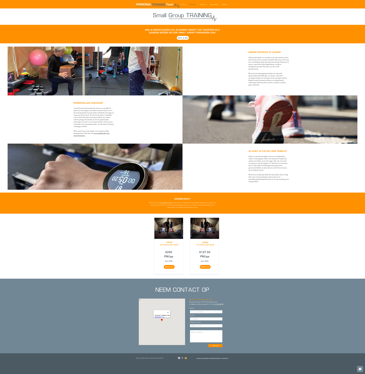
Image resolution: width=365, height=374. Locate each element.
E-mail (192, 315)
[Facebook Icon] (182, 358)
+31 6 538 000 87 (218, 304)
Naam (192, 308)
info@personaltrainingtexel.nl (199, 304)
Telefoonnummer (195, 322)
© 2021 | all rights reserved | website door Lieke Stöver (149, 358)
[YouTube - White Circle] (179, 358)
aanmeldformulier (166, 203)
